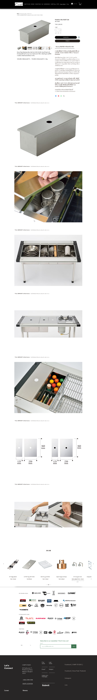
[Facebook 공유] (56, 96)
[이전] (3, 564)
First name (43, 663)
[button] (33, 4)
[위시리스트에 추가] (78, 37)
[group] (48, 568)
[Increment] (60, 30)
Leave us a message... (45, 676)
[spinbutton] (58, 30)
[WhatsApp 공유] (61, 96)
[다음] (93, 564)
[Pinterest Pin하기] (58, 96)
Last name (50, 663)
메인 (18, 13)
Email (41, 643)
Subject (51, 669)
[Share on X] (64, 96)
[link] (65, 46)
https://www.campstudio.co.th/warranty (66, 91)
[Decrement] (56, 30)
